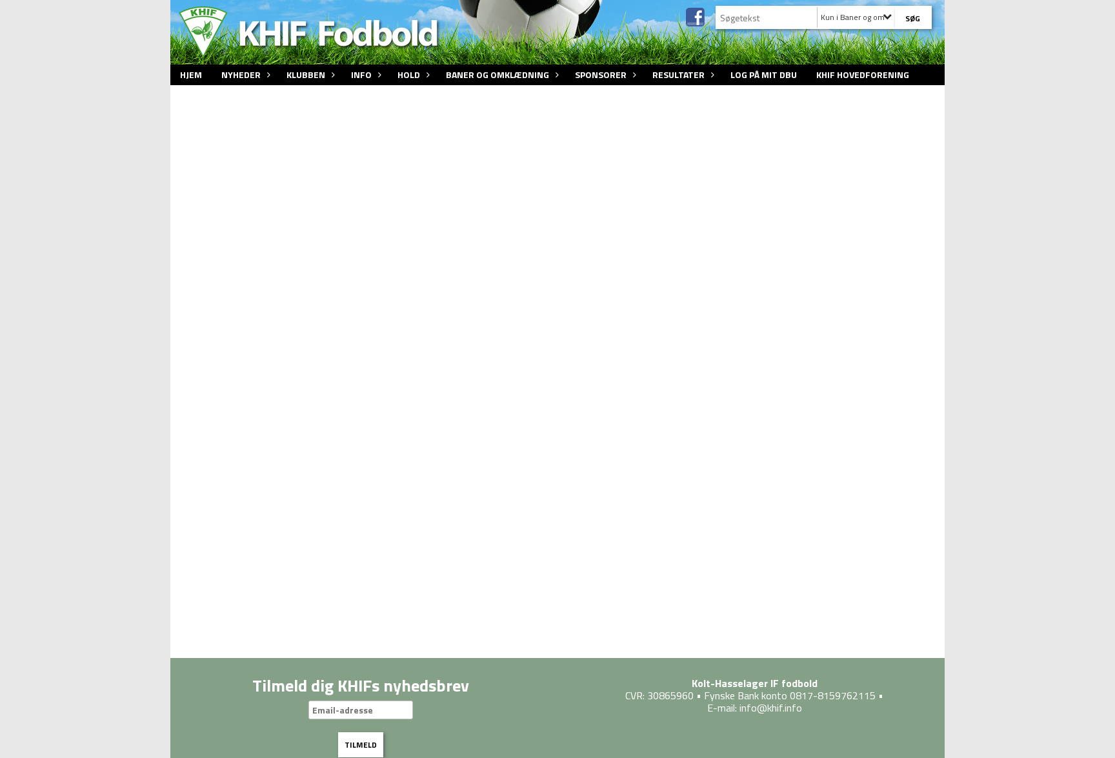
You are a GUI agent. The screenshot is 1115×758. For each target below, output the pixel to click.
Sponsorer (601, 74)
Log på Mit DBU (763, 74)
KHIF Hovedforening (862, 74)
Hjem (191, 74)
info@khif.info (770, 707)
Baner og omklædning (497, 74)
